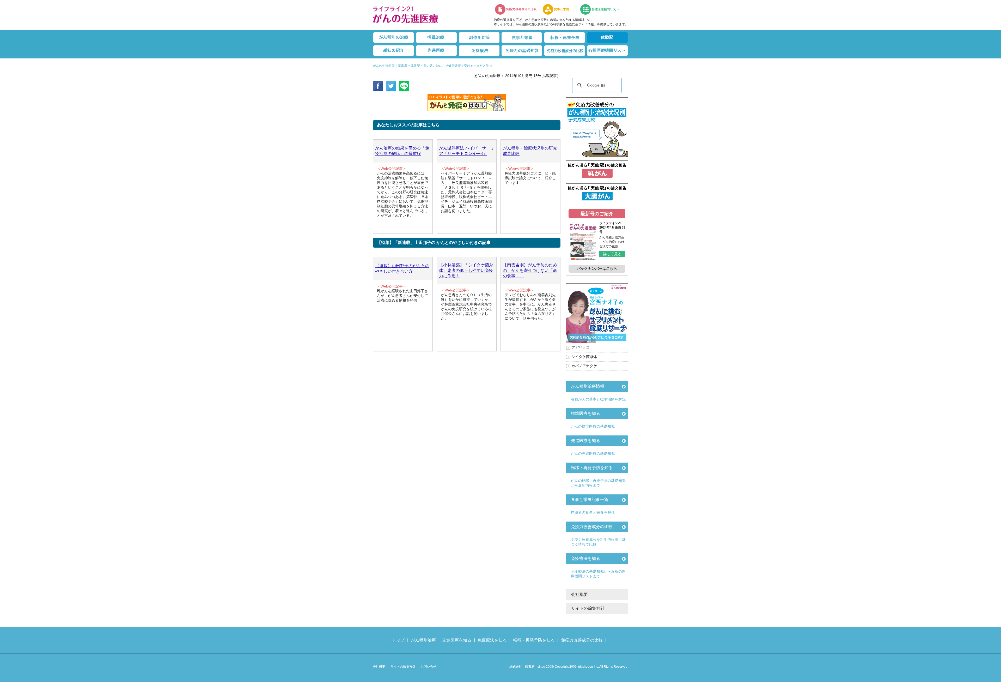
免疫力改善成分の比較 (516, 9)
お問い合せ (428, 666)
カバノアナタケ (584, 366)
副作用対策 (479, 37)
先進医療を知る (585, 440)
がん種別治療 (423, 640)
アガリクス (580, 347)
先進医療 (436, 50)
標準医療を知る (585, 413)
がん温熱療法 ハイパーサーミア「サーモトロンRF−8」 (466, 151)
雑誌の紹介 (393, 50)
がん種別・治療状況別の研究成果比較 (530, 151)
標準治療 (436, 37)
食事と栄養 (558, 9)
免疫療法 (479, 50)
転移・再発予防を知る (592, 467)
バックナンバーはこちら (597, 268)
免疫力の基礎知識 (522, 50)
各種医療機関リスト (607, 50)
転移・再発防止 (564, 37)
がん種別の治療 (393, 37)
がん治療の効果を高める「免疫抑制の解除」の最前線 (402, 151)
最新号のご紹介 (597, 213)
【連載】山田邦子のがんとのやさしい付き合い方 (402, 268)
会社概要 (579, 594)
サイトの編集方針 (588, 608)
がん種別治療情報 (587, 386)
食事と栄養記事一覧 (589, 499)
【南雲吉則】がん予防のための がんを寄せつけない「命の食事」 (530, 270)
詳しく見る (612, 254)
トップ (398, 640)
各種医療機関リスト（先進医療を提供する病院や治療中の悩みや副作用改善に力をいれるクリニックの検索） (603, 9)
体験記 (607, 37)
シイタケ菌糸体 (584, 357)
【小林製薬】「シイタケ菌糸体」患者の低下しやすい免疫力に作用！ (466, 270)
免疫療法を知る (585, 558)
